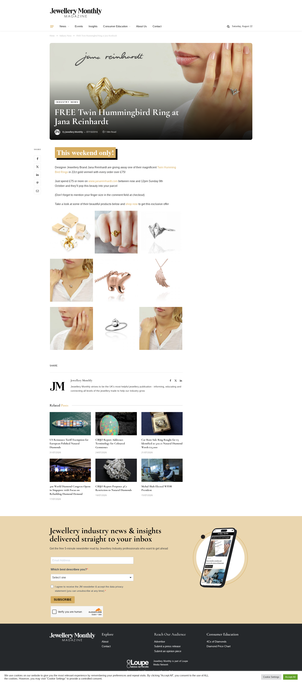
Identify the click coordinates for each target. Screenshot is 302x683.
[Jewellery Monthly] (76, 13)
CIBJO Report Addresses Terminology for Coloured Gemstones (110, 443)
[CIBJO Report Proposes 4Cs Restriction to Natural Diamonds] (116, 470)
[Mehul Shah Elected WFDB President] (162, 470)
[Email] (37, 191)
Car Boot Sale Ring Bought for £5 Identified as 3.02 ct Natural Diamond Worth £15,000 (161, 443)
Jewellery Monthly (74, 131)
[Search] (228, 26)
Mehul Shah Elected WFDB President (156, 488)
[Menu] (52, 26)
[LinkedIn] (37, 174)
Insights (93, 26)
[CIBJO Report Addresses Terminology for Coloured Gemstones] (116, 423)
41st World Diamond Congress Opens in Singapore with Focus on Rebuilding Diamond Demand (70, 490)
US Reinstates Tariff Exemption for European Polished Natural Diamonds (69, 443)
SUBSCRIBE (62, 599)
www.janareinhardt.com (103, 181)
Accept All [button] (290, 677)
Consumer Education (115, 26)
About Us (141, 26)
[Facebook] (37, 158)
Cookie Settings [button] (271, 677)
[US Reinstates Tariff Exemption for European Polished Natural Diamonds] (70, 423)
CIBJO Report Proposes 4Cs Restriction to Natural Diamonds (113, 488)
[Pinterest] (37, 182)
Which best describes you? (69, 569)
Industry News (67, 102)
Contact (157, 26)
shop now (132, 204)
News (63, 26)
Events (79, 26)
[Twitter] (37, 166)
